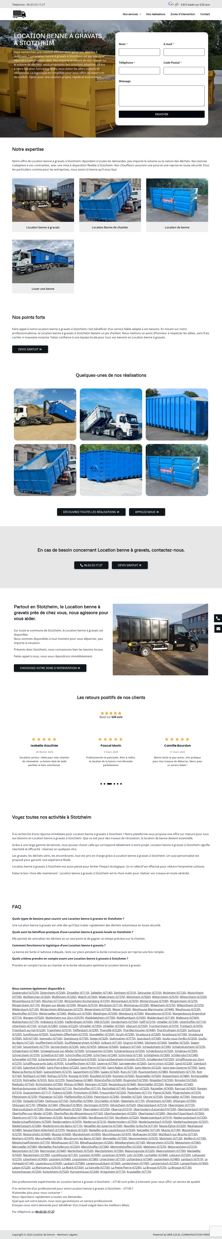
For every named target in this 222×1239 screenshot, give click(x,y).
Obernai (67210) (121, 1109)
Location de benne (177, 227)
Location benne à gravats (43, 227)
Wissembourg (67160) (26, 1001)
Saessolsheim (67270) (58, 1072)
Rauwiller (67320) (138, 1088)
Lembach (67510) (192, 1159)
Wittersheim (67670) (165, 997)
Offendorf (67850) (70, 1105)
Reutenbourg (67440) (122, 1084)
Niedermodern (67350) (122, 1122)
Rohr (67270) (56, 1080)
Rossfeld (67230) (100, 1076)
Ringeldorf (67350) (161, 1080)
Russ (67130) (129, 1072)
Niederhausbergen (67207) (190, 1122)
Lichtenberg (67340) (139, 1159)
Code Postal (173, 62)
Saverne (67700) (107, 1063)
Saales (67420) (110, 1072)
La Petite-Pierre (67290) (126, 1167)
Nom (123, 44)
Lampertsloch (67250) (165, 1163)
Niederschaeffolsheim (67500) (31, 1122)
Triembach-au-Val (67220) (28, 1030)
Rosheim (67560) (123, 1076)
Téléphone (127, 62)
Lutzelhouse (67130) (64, 1155)
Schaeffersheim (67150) (80, 1063)
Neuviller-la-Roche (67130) (141, 1126)
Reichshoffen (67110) (87, 1088)
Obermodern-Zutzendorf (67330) (154, 1109)
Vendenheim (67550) (124, 1022)
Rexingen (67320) (96, 1084)
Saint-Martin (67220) (148, 1068)
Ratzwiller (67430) (162, 1088)
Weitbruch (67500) (80, 1013)
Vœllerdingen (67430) (79, 1022)
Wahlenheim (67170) (25, 1022)
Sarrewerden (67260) (132, 1063)
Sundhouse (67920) (35, 1034)
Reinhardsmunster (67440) (29, 1088)
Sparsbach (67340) (149, 1038)
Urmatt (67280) (48, 1026)
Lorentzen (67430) (113, 1155)
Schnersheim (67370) (26, 1055)
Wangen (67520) (33, 1018)
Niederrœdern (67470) (67, 1122)
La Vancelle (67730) (97, 1167)
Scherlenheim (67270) (52, 1059)
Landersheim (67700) (135, 1163)
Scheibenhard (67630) (82, 1059)
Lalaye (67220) (21, 1167)
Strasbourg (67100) (174, 1034)
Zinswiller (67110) (78, 993)
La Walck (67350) (73, 1167)
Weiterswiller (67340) (52, 1013)
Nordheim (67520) (127, 1118)
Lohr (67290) (135, 1155)
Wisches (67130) (52, 1001)
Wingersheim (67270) (183, 1001)
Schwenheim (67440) (25, 1051)
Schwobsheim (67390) (156, 1047)
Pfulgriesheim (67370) (187, 1093)
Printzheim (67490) (86, 1093)
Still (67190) (30, 1038)
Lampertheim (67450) (194, 1163)
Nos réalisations (155, 14)
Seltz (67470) (88, 1047)
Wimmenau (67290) (136, 1005)
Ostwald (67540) (33, 1101)
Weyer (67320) (121, 1009)
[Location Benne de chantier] (110, 200)
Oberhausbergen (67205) (120, 1113)
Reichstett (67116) (60, 1088)
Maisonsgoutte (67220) (140, 1151)
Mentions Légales (67, 1234)
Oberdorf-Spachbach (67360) (185, 1113)
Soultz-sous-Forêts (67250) (179, 1038)
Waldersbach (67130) (160, 1018)
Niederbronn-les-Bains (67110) (62, 1126)
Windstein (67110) (110, 1005)
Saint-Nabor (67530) (120, 1068)
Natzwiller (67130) (148, 1130)
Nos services (130, 14)
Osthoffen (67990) (81, 1101)
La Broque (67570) (154, 1167)
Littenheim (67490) (35, 1159)
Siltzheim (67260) (156, 1043)
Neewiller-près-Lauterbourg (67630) (112, 1130)
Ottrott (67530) (153, 1097)
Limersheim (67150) (112, 1159)
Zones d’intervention (182, 14)
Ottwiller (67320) (131, 1097)
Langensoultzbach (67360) (103, 1163)
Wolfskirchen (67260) (36, 997)
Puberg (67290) (62, 1093)
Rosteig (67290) (78, 1076)
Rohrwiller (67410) (35, 1080)
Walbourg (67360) (187, 1018)
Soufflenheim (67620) (49, 1043)
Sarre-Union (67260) (161, 1063)
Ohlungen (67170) (23, 1105)
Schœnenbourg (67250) (129, 1051)
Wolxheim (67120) (174, 993)
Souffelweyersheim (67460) (82, 1043)
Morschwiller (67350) (48, 1138)
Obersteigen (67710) (181, 1105)
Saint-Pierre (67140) (93, 1068)
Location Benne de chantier (110, 227)
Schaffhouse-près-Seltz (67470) (43, 1063)
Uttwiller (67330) (167, 1022)
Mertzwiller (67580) (24, 1147)
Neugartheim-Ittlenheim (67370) (44, 1130)
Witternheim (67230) (193, 997)
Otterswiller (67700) (177, 1097)
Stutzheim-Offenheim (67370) (69, 1034)
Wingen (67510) (87, 1005)
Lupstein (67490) (89, 1155)
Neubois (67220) (76, 1130)
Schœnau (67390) (186, 1051)
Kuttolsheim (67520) (56, 1172)
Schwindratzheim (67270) (188, 1047)
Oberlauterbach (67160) (193, 1109)
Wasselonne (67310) (158, 1013)
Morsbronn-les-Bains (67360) (82, 1138)
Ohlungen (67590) (184, 1101)
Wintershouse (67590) (154, 1001)
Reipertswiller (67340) (179, 1084)
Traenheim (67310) (59, 1030)
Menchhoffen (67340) (95, 1147)
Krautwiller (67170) (139, 1172)
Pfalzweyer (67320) (51, 1097)
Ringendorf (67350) (135, 1080)
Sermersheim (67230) (64, 1047)
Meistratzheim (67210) (182, 1147)
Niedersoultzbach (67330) (190, 1118)
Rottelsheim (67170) (182, 1072)
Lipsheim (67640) (60, 1159)
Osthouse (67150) (56, 1101)
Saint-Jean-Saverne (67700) (180, 1068)
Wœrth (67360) (87, 997)
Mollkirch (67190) (195, 1138)
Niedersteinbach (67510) (156, 1118)
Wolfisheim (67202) (64, 997)
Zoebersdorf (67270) (25, 993)
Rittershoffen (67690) (108, 1080)
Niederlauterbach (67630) (155, 1122)
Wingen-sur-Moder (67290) (58, 1005)
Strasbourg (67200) (148, 1034)
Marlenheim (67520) (80, 1151)
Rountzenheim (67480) (153, 1072)
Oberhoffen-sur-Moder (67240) (32, 1113)
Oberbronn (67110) (24, 1118)
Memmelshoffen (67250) (126, 1147)
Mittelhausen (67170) (65, 1142)
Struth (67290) (125, 1034)
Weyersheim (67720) (97, 1009)
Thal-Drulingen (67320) (171, 1030)
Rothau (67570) (57, 1076)
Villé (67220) (102, 1022)
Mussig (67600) (61, 1134)
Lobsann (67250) (180, 1155)
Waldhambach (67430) (131, 1018)
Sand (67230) (183, 1063)
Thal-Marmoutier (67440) (139, 1030)
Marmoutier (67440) (53, 1151)
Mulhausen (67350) (145, 1134)
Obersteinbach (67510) (152, 1105)
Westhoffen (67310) (25, 1013)
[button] (101, 784)
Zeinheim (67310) (125, 993)
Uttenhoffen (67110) (193, 1022)
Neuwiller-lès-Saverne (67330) (103, 1126)
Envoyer (161, 114)
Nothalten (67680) (75, 1118)
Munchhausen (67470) (116, 1134)
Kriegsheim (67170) (112, 1172)
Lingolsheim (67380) (85, 1159)
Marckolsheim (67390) (109, 1151)
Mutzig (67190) (170, 1130)
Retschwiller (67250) (151, 1084)
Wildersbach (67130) (25, 1009)
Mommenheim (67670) (143, 1138)
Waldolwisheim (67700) (100, 1018)
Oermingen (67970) (96, 1105)
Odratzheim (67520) (123, 1105)
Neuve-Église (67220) (172, 1126)
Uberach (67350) (136, 1026)
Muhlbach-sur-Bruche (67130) (178, 1134)
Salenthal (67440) (34, 1068)
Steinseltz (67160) (50, 1038)
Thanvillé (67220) (111, 1030)
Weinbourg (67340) (131, 1013)
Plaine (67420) (162, 1093)
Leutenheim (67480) (167, 1159)
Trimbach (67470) (191, 1026)
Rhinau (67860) (74, 1084)
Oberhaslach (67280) (151, 1113)
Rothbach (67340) (34, 1076)
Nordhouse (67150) (101, 1118)
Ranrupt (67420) (185, 1088)
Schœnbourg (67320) (159, 1051)
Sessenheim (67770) (36, 1047)
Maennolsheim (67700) (171, 1151)
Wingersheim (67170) (26, 1005)
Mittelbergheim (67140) (130, 1142)
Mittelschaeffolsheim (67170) (31, 1142)
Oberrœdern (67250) (96, 1109)
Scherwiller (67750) (24, 1059)
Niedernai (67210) (94, 1122)
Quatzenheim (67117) (37, 1093)
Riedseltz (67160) (23, 1084)
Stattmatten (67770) (122, 1038)
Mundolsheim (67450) (86, 1134)
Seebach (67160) (130, 1047)
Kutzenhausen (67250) (26, 1172)
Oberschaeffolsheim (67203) (63, 1109)
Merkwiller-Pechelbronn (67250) (59, 1147)
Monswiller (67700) (115, 1138)
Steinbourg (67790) (76, 1038)
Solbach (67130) (111, 1043)
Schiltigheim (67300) (157, 1055)
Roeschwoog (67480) (79, 1080)
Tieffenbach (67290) (85, 1030)
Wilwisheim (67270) (162, 1005)
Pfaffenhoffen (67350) (78, 1097)
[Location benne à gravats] (43, 200)
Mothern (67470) (23, 1138)
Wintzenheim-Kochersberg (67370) (87, 1001)
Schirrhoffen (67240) (78, 1055)
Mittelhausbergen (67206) (96, 1142)
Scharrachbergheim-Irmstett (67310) (121, 1059)
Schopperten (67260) (99, 1051)
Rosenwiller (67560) (148, 1076)
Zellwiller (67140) (101, 993)
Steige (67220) (99, 1038)
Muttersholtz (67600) (36, 1134)
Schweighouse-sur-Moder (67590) (62, 1051)
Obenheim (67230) (50, 1118)
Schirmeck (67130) (130, 1055)
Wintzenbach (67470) (124, 1001)
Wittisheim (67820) (138, 997)
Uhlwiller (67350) (114, 1026)
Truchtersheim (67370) (163, 1026)
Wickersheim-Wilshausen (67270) (61, 1009)
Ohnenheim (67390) (159, 1101)
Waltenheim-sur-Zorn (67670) (64, 1018)
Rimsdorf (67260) (186, 1080)
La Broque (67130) (179, 1167)
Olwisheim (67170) (132, 1101)
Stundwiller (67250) (101, 1034)
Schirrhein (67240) (105, 1055)
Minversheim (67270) (160, 1142)
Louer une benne (43, 289)
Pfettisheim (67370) (24, 1097)
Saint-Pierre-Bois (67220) (63, 1068)
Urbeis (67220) (68, 1026)
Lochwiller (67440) (156, 1155)
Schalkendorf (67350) (160, 1059)
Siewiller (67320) (178, 1043)
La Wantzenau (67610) (46, 1167)
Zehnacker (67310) (149, 993)
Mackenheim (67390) (36, 1155)
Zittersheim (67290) (52, 993)
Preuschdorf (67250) (113, 1093)
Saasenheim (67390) (86, 1072)
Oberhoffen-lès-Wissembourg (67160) (78, 1113)
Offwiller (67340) (47, 1105)
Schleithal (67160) (52, 1055)
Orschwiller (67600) (106, 1101)
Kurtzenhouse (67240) (84, 1172)
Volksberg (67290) (51, 1022)
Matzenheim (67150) (25, 1151)
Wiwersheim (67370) (112, 997)
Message (125, 81)
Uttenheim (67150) (24, 1026)
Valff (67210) (147, 1022)
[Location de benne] (177, 200)
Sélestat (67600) (108, 1047)
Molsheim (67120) (170, 1138)
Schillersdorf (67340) (184, 1055)
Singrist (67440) (133, 1043)
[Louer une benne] (43, 261)
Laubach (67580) (74, 1163)
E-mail (169, 44)
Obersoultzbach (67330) (27, 1109)
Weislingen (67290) (105, 1013)
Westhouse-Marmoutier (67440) (153, 1009)
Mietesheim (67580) (188, 1142)
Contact (205, 14)
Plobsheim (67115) (139, 1093)
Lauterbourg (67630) (48, 1163)
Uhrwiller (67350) (90, 1026)
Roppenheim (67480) (175, 1076)
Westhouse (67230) (187, 1009)
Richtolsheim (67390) (49, 1084)
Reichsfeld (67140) (114, 1088)
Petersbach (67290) (106, 1097)
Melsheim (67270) (154, 1147)
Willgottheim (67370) (190, 1005)
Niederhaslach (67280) (26, 1126)
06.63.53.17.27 (36, 4)
